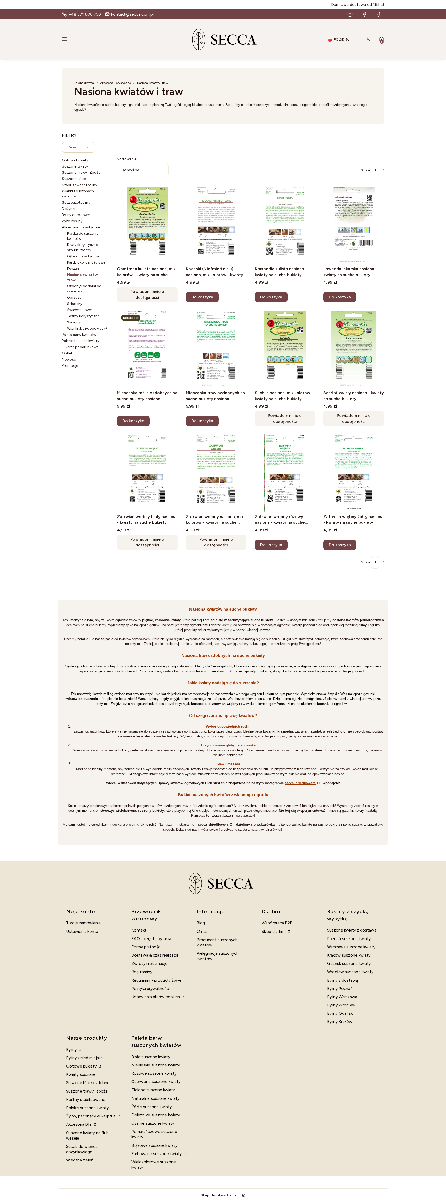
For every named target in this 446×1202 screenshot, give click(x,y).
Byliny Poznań (340, 988)
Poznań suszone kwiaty (349, 938)
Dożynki (68, 208)
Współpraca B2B (277, 922)
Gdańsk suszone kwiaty (349, 963)
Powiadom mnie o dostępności (147, 294)
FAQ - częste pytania (151, 938)
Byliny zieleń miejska (84, 1057)
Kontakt (138, 930)
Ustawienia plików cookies (156, 996)
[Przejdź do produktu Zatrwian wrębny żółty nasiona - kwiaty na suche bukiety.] (353, 473)
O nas (202, 931)
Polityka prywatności (150, 988)
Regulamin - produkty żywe (156, 980)
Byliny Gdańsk (340, 1013)
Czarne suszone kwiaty (152, 1123)
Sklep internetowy (221, 1195)
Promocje (70, 365)
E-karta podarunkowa (80, 347)
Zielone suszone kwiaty (153, 1089)
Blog (201, 922)
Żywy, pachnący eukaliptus (91, 1115)
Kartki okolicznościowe (86, 262)
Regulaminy (141, 971)
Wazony (73, 322)
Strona (365, 170)
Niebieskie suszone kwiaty (155, 1065)
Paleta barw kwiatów (79, 334)
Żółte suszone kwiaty (151, 1106)
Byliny (72, 1049)
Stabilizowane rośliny (79, 185)
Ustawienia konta (82, 931)
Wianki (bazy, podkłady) (87, 328)
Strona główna (84, 83)
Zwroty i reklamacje (149, 963)
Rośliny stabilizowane (85, 1099)
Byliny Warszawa (342, 996)
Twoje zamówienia (83, 922)
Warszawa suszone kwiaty (351, 946)
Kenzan (73, 268)
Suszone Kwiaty (75, 166)
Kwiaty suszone (80, 1074)
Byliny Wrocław (341, 1004)
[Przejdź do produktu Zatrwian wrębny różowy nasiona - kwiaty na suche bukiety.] (285, 473)
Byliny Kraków (339, 1021)
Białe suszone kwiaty (150, 1056)
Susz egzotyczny (76, 202)
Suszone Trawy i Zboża (81, 172)
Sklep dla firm (274, 931)
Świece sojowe (79, 310)
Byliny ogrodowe (76, 215)
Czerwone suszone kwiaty (155, 1081)
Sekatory (74, 303)
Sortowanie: (127, 159)
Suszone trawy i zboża (87, 1091)
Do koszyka (202, 296)
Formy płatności (146, 946)
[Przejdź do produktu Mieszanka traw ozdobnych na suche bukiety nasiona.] (216, 349)
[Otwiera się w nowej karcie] (350, 14)
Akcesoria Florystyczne (115, 83)
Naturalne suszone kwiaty (155, 1098)
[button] (113, 39)
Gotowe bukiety (75, 160)
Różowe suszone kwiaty (154, 1073)
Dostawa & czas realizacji (154, 955)
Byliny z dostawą (342, 980)
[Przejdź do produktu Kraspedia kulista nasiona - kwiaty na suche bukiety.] (285, 225)
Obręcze (74, 297)
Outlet (67, 353)
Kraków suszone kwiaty (348, 955)
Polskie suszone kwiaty (80, 341)
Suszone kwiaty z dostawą (351, 930)
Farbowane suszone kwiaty (157, 1153)
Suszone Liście (74, 179)
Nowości (69, 359)
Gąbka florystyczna (83, 256)
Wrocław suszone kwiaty (350, 971)
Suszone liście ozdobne (87, 1082)
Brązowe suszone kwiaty (154, 1145)
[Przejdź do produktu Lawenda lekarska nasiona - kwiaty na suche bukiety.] (353, 225)
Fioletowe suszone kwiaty (155, 1114)
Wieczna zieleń (79, 1160)
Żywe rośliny (72, 221)
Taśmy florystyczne (83, 316)
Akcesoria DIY (79, 1124)
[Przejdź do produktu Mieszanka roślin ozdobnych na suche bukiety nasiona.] (147, 349)
